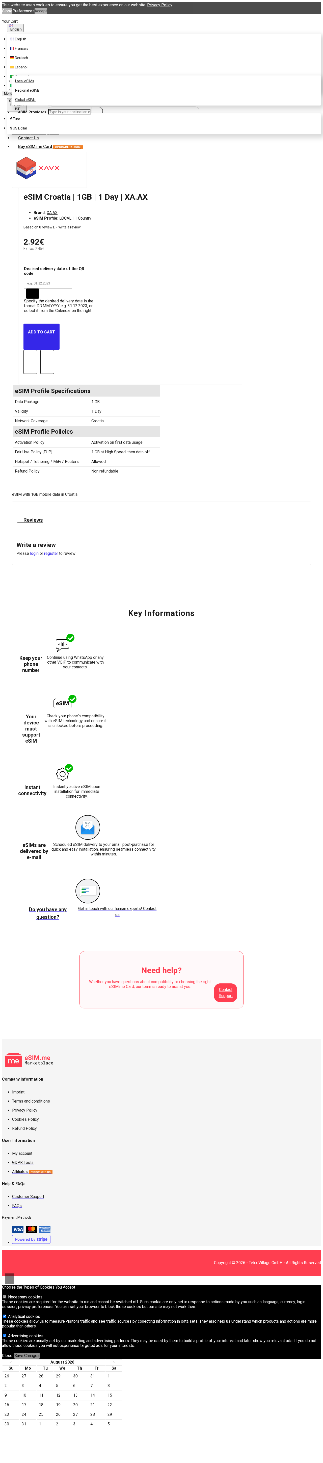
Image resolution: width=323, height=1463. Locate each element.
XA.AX (52, 212)
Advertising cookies (25, 1336)
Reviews (32, 520)
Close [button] (7, 11)
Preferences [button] (23, 11)
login (34, 553)
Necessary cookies (24, 1297)
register (51, 553)
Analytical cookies (23, 1316)
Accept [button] (41, 11)
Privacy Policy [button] (159, 5)
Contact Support (226, 992)
